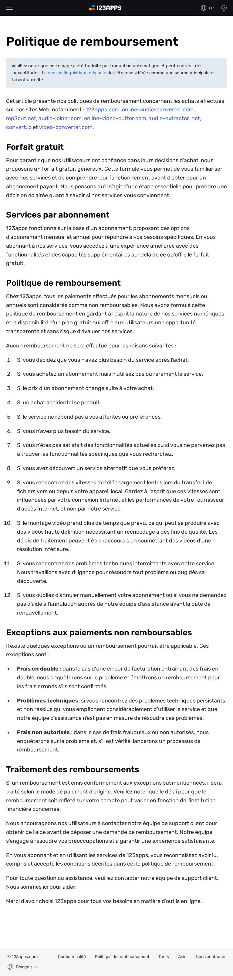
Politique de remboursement (122, 956)
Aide (182, 956)
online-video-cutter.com (115, 118)
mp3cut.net (21, 118)
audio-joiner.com (60, 118)
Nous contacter (211, 956)
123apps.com (103, 109)
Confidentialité (72, 956)
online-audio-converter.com (158, 109)
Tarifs (163, 956)
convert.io (19, 127)
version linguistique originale (77, 72)
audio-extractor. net (174, 118)
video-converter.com (66, 127)
